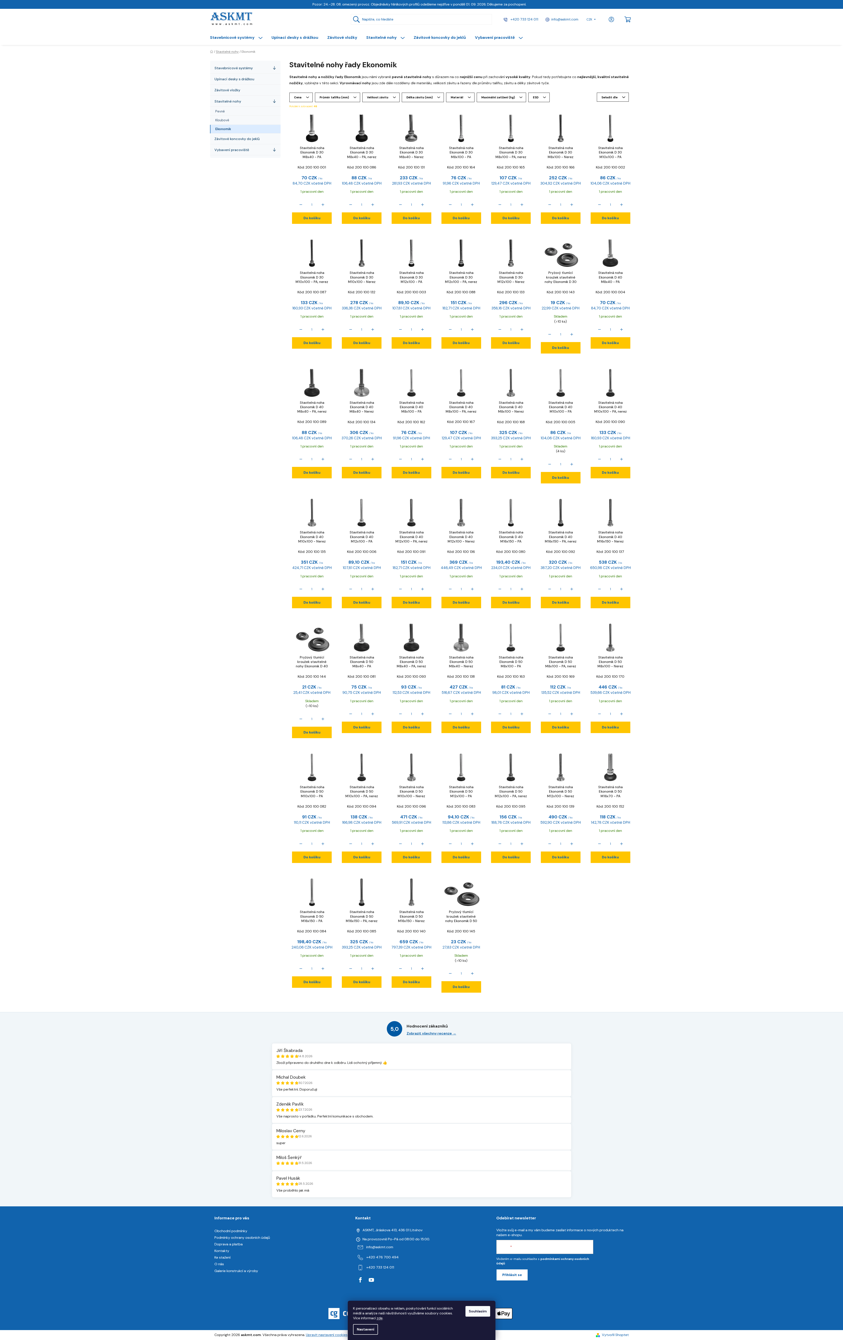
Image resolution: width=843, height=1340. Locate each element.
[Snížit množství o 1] (301, 204)
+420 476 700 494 (382, 1257)
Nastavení (365, 1329)
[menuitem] (238, 37)
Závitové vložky (227, 90)
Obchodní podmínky (230, 1231)
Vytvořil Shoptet (615, 1335)
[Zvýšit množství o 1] (323, 204)
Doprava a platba (228, 1244)
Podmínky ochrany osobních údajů (242, 1237)
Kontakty (221, 1250)
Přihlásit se (512, 1275)
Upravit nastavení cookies (327, 1335)
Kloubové (222, 120)
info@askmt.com (564, 19)
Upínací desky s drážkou (234, 79)
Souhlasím (478, 1311)
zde (380, 1318)
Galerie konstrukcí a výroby (236, 1271)
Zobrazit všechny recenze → (431, 1033)
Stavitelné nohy (227, 101)
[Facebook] (360, 1280)
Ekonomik (223, 129)
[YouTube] (371, 1280)
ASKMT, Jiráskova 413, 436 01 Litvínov (392, 1230)
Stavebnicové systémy (233, 68)
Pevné (220, 111)
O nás (219, 1264)
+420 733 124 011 (524, 19)
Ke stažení (222, 1257)
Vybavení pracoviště (231, 150)
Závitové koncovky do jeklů (237, 139)
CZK (589, 19)
